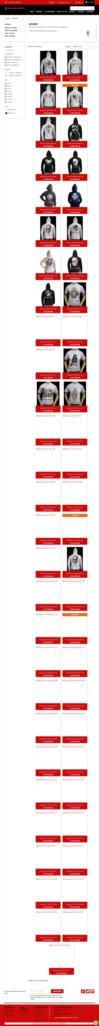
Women (39, 12)
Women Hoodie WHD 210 (48, 210)
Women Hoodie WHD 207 (75, 143)
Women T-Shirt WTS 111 (75, 309)
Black (11, 113)
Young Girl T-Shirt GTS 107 (48, 838)
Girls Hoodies (10, 36)
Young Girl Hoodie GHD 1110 (75, 673)
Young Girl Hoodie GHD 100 (75, 573)
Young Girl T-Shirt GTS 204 (48, 904)
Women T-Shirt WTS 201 (75, 474)
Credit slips (39, 1015)
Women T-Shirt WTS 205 (75, 540)
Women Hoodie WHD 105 (48, 77)
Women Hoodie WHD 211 (75, 210)
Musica (72, 12)
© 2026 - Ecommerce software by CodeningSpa (49, 1023)
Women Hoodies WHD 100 (48, 243)
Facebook (83, 991)
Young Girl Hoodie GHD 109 (75, 640)
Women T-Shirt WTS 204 (48, 540)
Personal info (39, 1010)
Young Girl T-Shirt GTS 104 (48, 805)
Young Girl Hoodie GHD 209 (48, 772)
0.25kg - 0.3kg (15, 73)
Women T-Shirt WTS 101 (48, 375)
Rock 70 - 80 (62, 12)
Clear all (9, 50)
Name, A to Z (84, 46)
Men (32, 12)
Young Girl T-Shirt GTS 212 (61, 970)
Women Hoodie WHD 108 (48, 110)
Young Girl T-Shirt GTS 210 (48, 937)
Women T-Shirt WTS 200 (48, 474)
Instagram (92, 991)
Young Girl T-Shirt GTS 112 (74, 871)
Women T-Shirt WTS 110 (75, 441)
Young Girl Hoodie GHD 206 (75, 706)
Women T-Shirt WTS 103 (48, 408)
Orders (37, 1012)
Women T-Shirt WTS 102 (75, 375)
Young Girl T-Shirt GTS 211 (74, 937)
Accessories (50, 12)
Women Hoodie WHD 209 (75, 176)
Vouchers (38, 1020)
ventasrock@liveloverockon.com (66, 1018)
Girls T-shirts (10, 33)
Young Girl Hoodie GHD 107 (75, 607)
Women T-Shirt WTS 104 (75, 408)
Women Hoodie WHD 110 (48, 143)
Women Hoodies (11, 30)
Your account (41, 1007)
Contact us (23, 1014)
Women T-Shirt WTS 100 (75, 342)
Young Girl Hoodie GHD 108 (48, 640)
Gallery (90, 12)
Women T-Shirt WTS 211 (48, 342)
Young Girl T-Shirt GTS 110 (74, 838)
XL (9, 91)
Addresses (38, 1017)
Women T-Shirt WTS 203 (75, 507)
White (11, 110)
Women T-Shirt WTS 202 (48, 507)
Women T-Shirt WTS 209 (48, 573)
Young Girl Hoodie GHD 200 (48, 706)
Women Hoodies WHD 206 (48, 309)
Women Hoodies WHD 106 (75, 243)
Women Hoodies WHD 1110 (48, 276)
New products (9, 1015)
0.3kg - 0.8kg (15, 75)
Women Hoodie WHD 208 (48, 176)
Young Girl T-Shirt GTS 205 (74, 904)
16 (9, 102)
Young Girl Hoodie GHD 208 (75, 739)
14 (9, 99)
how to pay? (24, 1012)
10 (9, 94)
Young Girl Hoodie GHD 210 (75, 772)
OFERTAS (81, 12)
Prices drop (8, 1013)
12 (9, 97)
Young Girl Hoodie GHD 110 (48, 673)
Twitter (88, 991)
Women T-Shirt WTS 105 (48, 441)
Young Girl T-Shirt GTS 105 (74, 805)
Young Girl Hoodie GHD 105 (48, 607)
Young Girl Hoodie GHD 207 (48, 739)
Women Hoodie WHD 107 (75, 77)
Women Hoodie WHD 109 (75, 110)
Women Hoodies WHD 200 (75, 276)
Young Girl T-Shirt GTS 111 (48, 871)
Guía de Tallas (9, 1010)
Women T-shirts (11, 28)
